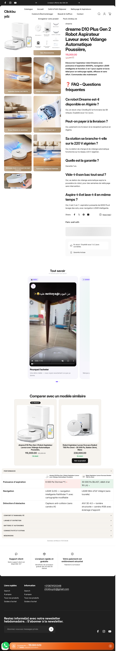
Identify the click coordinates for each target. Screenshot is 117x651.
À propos (7, 594)
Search (7, 591)
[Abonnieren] (51, 629)
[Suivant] (78, 3)
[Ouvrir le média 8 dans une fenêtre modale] (47, 152)
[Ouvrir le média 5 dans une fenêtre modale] (18, 114)
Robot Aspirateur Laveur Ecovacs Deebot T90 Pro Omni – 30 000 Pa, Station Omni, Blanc (80, 447)
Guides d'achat (10, 601)
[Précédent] (36, 3)
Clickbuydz (10, 13)
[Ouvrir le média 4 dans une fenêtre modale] (47, 75)
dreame (68, 24)
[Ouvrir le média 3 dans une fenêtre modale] (18, 75)
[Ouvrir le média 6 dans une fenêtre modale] (47, 114)
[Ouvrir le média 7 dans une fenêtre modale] (18, 152)
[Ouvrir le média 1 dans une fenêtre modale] (18, 36)
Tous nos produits (11, 598)
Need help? (107, 215)
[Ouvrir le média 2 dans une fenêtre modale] (47, 38)
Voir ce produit (80, 461)
